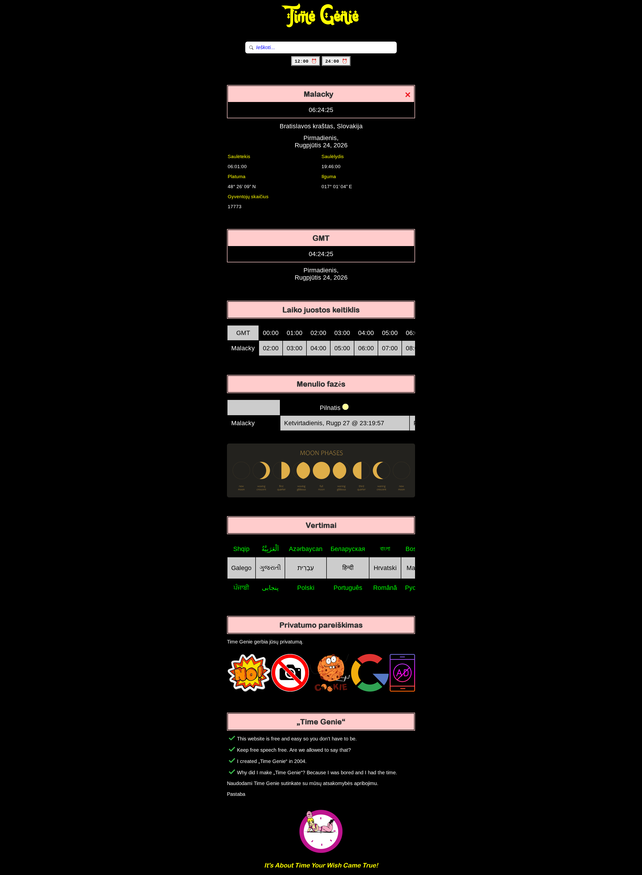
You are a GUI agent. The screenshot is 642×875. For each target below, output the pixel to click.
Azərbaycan (306, 548)
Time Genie (321, 16)
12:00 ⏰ (306, 61)
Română (385, 587)
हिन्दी (348, 567)
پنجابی (270, 587)
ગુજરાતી (270, 567)
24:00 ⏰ (336, 61)
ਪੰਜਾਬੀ (241, 587)
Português (348, 587)
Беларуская (348, 548)
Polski (305, 587)
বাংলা (385, 548)
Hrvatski (385, 567)
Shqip (241, 548)
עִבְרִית (305, 567)
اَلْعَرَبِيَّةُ (270, 548)
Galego (241, 567)
